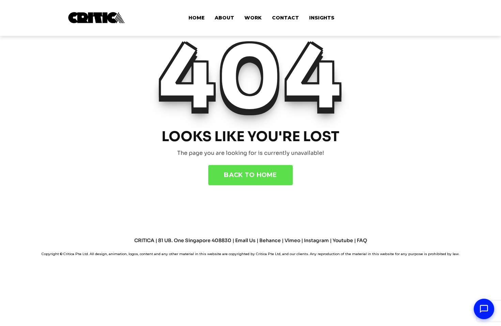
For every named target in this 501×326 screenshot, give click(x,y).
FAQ (362, 240)
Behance (270, 240)
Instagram (316, 240)
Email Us (245, 240)
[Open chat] (484, 309)
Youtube (343, 240)
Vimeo (292, 240)
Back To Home (250, 175)
